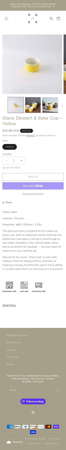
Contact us (12, 357)
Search (10, 364)
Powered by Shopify (37, 438)
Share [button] (9, 202)
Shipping (30, 135)
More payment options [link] (33, 193)
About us (11, 349)
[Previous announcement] (5, 5)
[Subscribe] (55, 390)
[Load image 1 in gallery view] (16, 105)
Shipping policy (51, 443)
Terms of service (33, 443)
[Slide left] (3, 105)
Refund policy (13, 342)
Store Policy (9, 305)
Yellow (11, 147)
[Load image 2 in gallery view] (33, 105)
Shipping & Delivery (17, 335)
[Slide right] (62, 105)
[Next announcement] (60, 5)
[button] (6, 18)
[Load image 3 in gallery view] (50, 105)
